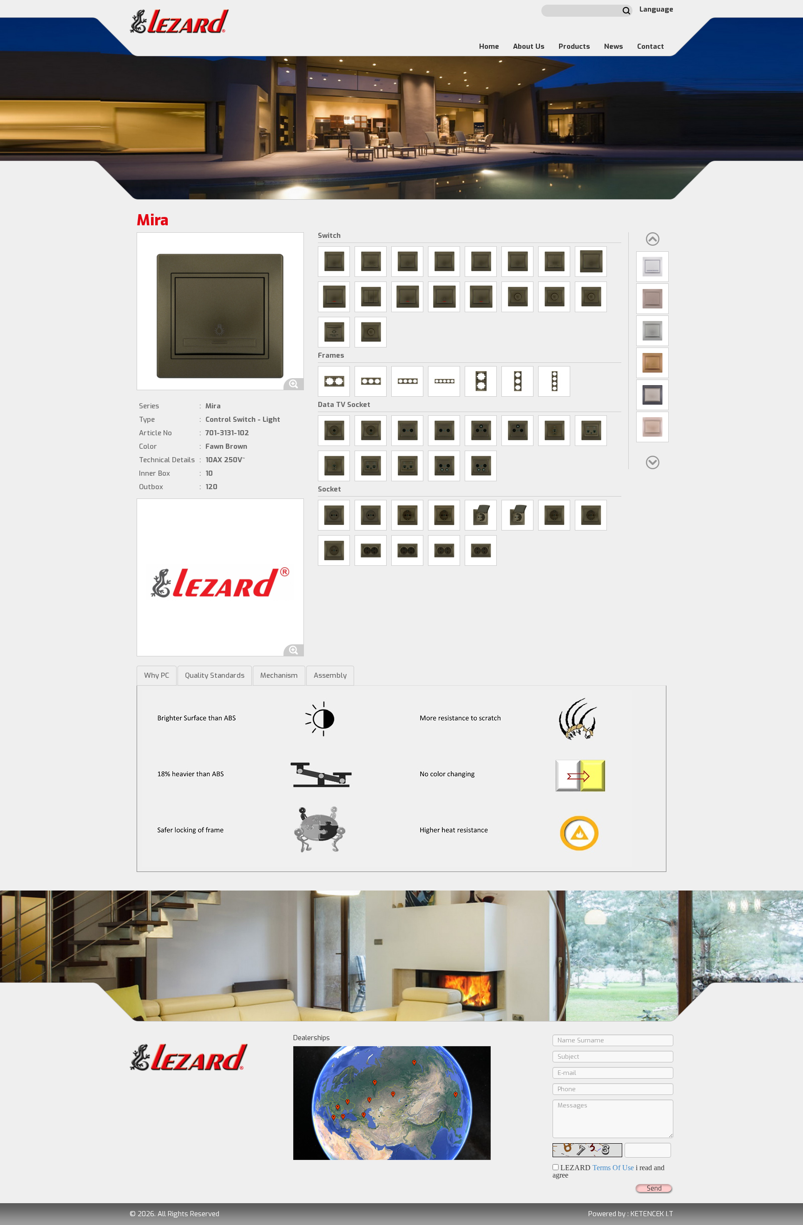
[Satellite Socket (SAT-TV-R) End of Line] (517, 430)
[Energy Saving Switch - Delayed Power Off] (334, 332)
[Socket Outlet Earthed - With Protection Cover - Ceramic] (481, 515)
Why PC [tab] (156, 675)
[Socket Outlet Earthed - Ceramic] (407, 515)
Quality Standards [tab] (214, 675)
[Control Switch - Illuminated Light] (444, 297)
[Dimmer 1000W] (371, 332)
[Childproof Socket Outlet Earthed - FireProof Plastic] (591, 515)
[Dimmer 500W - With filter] (554, 297)
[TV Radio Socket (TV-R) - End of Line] (444, 430)
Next (652, 462)
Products (574, 46)
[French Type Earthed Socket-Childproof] (334, 550)
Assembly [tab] (330, 675)
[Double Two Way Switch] (554, 261)
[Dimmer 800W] (517, 297)
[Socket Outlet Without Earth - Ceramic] (334, 515)
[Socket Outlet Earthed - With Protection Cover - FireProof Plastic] (517, 515)
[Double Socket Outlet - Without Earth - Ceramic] (444, 550)
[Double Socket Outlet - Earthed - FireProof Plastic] (407, 550)
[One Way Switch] (334, 261)
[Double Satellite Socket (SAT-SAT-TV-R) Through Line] (444, 466)
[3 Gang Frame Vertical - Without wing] (517, 381)
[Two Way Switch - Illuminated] (481, 297)
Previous (652, 239)
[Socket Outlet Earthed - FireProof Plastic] (444, 515)
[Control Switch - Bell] (444, 261)
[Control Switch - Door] (481, 261)
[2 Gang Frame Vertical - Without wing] (481, 381)
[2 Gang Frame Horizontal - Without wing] (334, 381)
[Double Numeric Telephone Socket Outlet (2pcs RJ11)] (591, 430)
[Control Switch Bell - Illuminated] (334, 297)
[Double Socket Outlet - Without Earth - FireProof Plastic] (481, 550)
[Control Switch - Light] (407, 261)
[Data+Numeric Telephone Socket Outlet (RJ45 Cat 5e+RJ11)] (407, 466)
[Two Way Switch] (517, 261)
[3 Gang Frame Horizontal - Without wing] (371, 381)
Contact (650, 46)
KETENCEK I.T (652, 1213)
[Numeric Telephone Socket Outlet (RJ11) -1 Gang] (554, 430)
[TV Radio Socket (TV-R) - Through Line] (407, 430)
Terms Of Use (613, 1168)
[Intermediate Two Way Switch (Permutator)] (591, 261)
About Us (529, 46)
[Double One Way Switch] (371, 261)
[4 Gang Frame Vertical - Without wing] (554, 381)
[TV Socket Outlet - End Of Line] (371, 430)
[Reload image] (587, 1150)
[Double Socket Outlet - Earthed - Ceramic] (371, 550)
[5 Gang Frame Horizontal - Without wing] (444, 381)
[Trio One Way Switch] (371, 297)
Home (489, 46)
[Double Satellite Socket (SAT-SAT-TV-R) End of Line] (481, 466)
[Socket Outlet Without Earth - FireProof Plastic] (371, 515)
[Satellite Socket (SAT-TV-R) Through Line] (481, 430)
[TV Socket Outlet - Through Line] (334, 430)
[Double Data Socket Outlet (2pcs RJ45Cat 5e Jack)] (371, 466)
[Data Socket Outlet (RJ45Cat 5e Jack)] (334, 466)
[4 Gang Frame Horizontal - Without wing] (407, 381)
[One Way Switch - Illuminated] (407, 297)
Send (654, 1188)
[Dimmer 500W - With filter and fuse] (591, 297)
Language (656, 9)
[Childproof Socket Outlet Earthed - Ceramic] (554, 515)
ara (626, 10)
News (613, 46)
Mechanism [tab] (279, 675)
